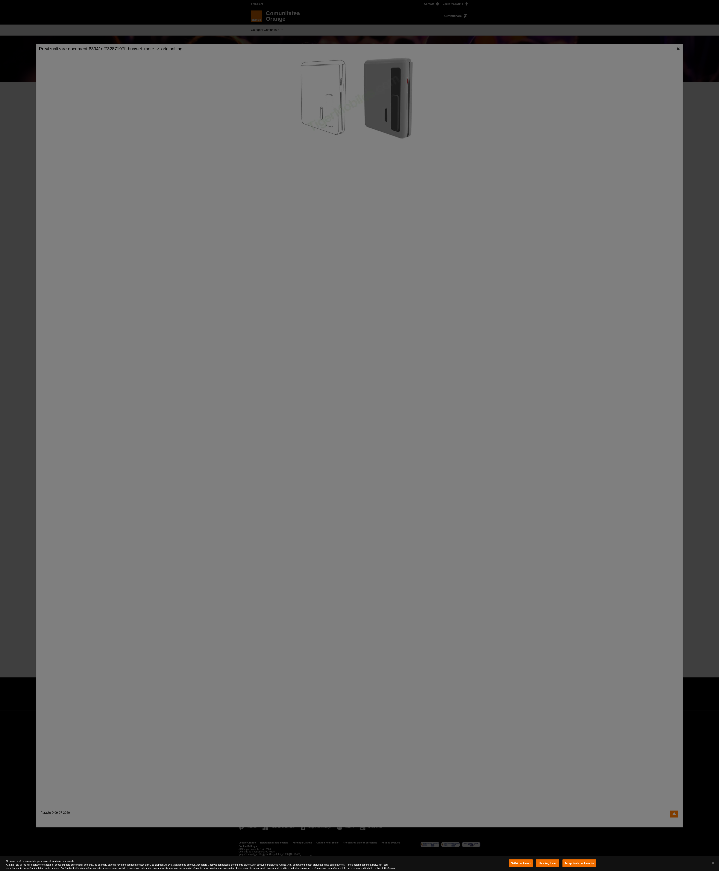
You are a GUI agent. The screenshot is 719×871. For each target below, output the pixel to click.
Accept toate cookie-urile (579, 863)
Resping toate (547, 863)
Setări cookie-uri (521, 863)
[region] (359, 863)
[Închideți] (713, 863)
